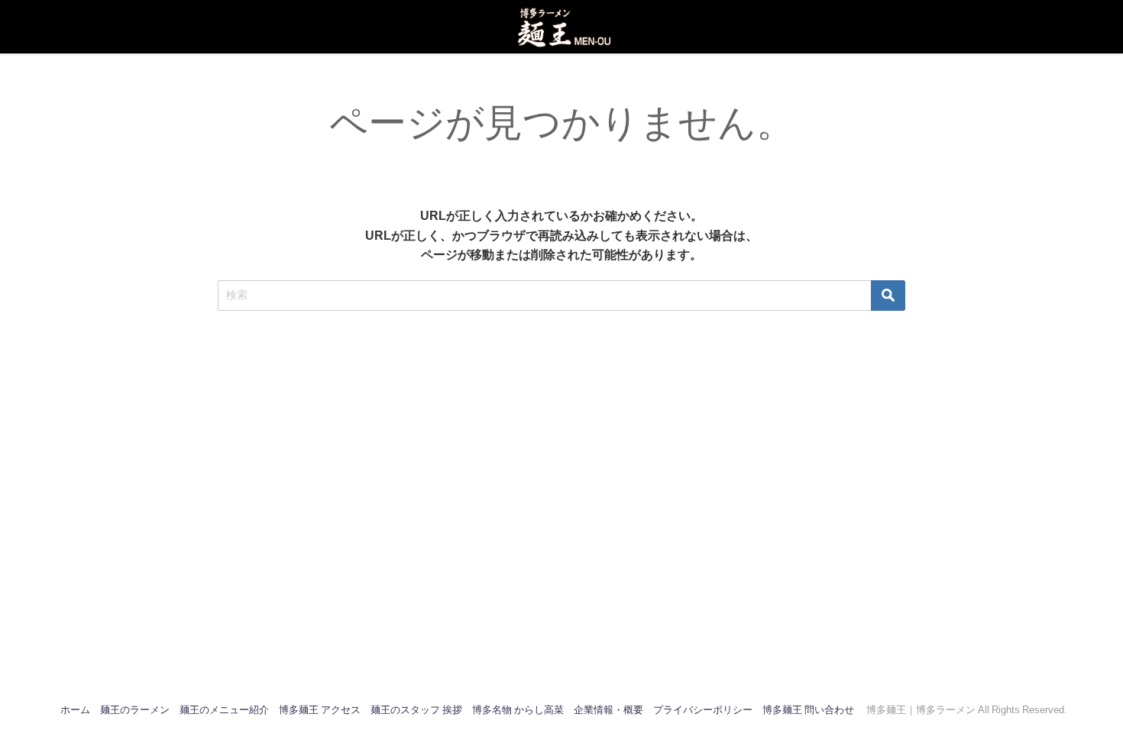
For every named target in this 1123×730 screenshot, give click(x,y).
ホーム (75, 710)
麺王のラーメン (135, 710)
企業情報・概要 (608, 710)
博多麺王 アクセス (320, 710)
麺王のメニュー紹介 (224, 710)
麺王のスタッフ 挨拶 (416, 710)
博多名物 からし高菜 (518, 710)
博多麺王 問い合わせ (808, 710)
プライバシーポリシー (702, 710)
